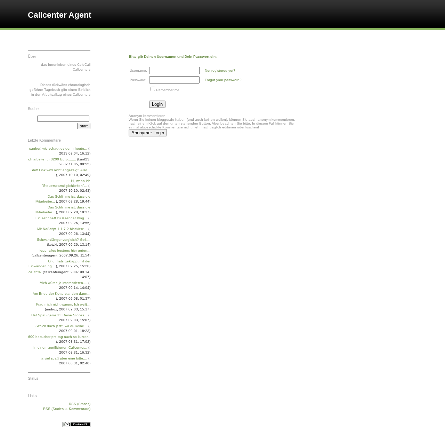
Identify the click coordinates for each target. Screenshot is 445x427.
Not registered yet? (220, 70)
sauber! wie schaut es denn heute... (58, 148)
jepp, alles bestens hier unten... (65, 250)
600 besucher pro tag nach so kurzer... (59, 337)
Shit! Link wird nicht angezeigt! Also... (60, 170)
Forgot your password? (223, 80)
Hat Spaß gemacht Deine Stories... (59, 315)
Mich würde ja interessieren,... (63, 283)
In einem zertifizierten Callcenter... (60, 347)
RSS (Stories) (79, 404)
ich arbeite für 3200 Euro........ (52, 159)
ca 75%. (35, 272)
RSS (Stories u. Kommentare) (66, 409)
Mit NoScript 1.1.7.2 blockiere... (62, 229)
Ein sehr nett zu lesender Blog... (61, 218)
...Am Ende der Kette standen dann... (60, 293)
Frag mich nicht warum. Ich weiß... (63, 304)
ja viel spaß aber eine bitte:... (64, 358)
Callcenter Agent (59, 14)
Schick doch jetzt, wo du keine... (61, 326)
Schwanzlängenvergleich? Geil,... (63, 240)
